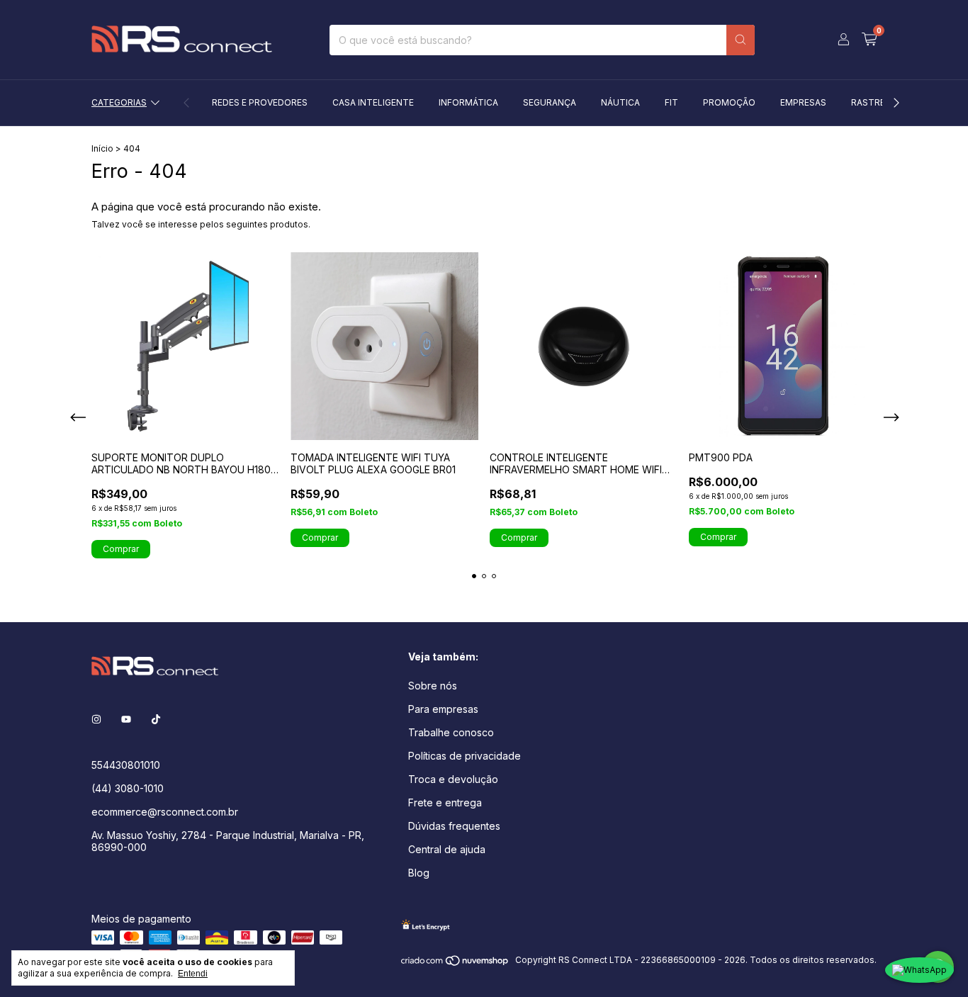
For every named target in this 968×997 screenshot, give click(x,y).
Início (102, 148)
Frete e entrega (445, 802)
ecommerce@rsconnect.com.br (164, 812)
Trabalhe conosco (451, 732)
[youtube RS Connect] (126, 719)
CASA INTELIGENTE (373, 102)
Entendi (193, 974)
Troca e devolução (453, 779)
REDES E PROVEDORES (260, 102)
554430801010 (125, 765)
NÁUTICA (620, 102)
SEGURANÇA (549, 102)
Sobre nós (432, 686)
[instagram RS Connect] (96, 719)
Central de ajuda (446, 849)
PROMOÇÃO (729, 102)
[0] (869, 39)
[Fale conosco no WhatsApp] (919, 970)
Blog (418, 873)
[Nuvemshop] (455, 963)
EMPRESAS (803, 102)
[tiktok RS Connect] (156, 719)
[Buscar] (740, 40)
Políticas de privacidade (464, 756)
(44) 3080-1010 (127, 788)
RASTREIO (872, 102)
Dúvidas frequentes (454, 826)
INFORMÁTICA (468, 102)
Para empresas (443, 709)
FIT (671, 102)
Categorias (119, 102)
